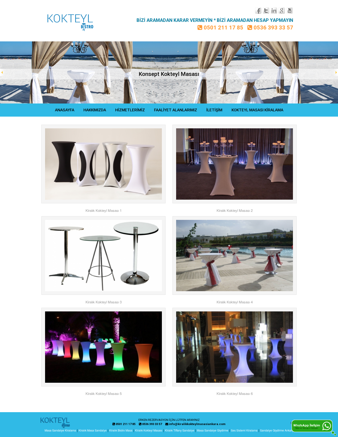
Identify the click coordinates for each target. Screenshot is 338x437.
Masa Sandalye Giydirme (212, 430)
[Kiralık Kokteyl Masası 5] (103, 347)
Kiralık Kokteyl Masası (148, 430)
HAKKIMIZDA (94, 110)
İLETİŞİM (214, 110)
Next (334, 72)
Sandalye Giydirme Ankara (277, 430)
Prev (3, 72)
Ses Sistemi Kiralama (244, 430)
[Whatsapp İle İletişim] (314, 427)
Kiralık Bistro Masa (120, 430)
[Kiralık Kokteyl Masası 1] (103, 164)
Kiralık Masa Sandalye (93, 430)
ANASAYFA (64, 110)
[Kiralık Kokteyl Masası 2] (234, 164)
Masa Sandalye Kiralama (60, 430)
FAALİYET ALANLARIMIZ (175, 110)
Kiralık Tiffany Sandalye (179, 430)
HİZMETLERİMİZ (130, 110)
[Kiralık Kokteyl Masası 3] (103, 255)
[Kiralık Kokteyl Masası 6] (234, 347)
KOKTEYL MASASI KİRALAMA (257, 110)
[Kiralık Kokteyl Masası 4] (234, 255)
